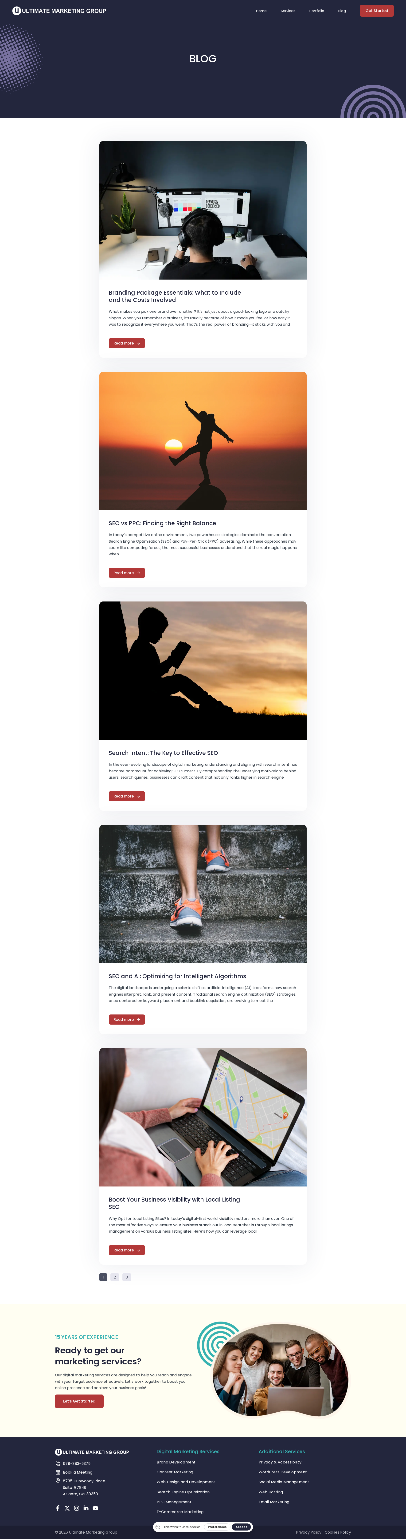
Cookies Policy (338, 1532)
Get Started (377, 10)
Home (261, 10)
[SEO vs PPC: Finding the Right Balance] (203, 441)
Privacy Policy (308, 1532)
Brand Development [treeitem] (176, 1462)
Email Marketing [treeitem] (274, 1502)
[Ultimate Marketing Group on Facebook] (58, 1508)
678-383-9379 (76, 1463)
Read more (123, 343)
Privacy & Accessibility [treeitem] (280, 1462)
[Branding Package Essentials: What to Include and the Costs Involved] (203, 210)
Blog (342, 10)
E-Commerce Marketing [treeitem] (180, 1512)
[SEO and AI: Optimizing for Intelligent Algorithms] (203, 894)
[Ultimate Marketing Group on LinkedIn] (86, 1508)
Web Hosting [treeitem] (271, 1492)
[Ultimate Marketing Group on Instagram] (76, 1508)
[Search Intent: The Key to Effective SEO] (203, 670)
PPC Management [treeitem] (174, 1502)
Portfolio (316, 10)
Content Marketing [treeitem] (175, 1472)
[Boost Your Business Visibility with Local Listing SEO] (203, 1117)
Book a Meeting (77, 1472)
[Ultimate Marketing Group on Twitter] (67, 1508)
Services (288, 10)
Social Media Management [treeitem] (284, 1482)
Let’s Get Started (79, 1401)
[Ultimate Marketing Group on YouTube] (95, 1508)
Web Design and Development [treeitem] (186, 1482)
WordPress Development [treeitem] (283, 1472)
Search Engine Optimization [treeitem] (183, 1492)
